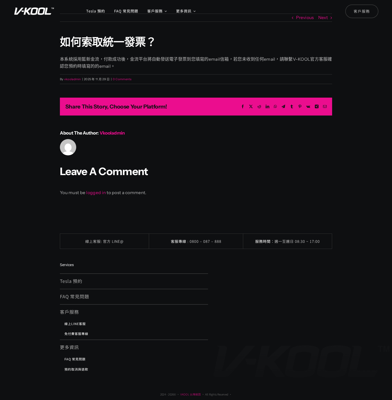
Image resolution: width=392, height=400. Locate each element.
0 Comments (122, 79)
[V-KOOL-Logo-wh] (34, 5)
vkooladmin (72, 79)
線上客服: (94, 241)
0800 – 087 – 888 (205, 241)
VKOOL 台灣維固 (190, 394)
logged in (96, 192)
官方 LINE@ (113, 241)
